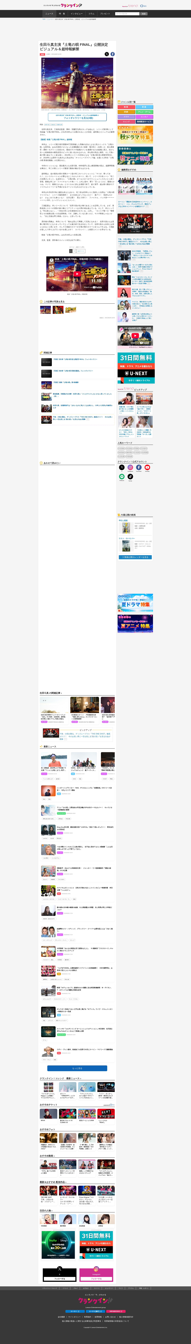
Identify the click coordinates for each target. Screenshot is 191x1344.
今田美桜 (59, 959)
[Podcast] (122, 476)
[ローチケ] (143, 6)
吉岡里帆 (145, 452)
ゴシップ (72, 940)
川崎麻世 (53, 879)
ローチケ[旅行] (94, 1311)
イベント (65, 1288)
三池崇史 (53, 124)
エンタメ (144, 117)
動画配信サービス (144, 121)
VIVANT (105, 779)
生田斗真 (47, 124)
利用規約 (87, 1317)
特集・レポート (144, 1288)
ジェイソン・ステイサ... (49, 899)
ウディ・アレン (47, 1059)
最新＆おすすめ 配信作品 (53, 1182)
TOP (43, 19)
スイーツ (96, 1288)
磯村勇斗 (67, 959)
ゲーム (44, 1040)
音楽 (80, 779)
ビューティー (109, 1288)
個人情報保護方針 (126, 1317)
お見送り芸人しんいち (56, 979)
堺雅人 (111, 779)
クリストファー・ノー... (60, 999)
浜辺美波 (129, 448)
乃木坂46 (144, 448)
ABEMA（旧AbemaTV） (49, 918)
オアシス (50, 1020)
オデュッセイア (47, 999)
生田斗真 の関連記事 (51, 693)
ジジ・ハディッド (47, 940)
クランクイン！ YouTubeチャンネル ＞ (140, 347)
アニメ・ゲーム (144, 112)
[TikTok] (130, 476)
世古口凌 (67, 979)
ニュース (49, 19)
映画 (74, 899)
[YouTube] (147, 467)
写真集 (137, 448)
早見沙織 (68, 818)
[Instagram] (130, 467)
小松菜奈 (137, 452)
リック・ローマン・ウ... (64, 899)
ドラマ (126, 117)
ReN (44, 799)
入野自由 (60, 818)
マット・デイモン (73, 999)
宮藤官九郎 (59, 124)
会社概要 (61, 1317)
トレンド (126, 121)
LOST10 (45, 838)
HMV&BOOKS (115, 1311)
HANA (74, 779)
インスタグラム (55, 858)
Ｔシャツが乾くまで (48, 779)
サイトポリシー (74, 1317)
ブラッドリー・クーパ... (61, 940)
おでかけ (86, 1288)
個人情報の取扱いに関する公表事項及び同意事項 (81, 1321)
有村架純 (121, 452)
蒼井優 (57, 779)
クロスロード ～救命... (48, 959)
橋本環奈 (129, 452)
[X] (122, 467)
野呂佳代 (59, 838)
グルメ (76, 1288)
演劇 (126, 112)
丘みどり (45, 879)
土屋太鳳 (121, 456)
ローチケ (74, 1311)
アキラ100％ (61, 879)
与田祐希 (129, 456)
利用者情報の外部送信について (116, 1321)
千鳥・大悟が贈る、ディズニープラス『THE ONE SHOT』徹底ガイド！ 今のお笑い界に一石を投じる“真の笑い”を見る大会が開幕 (85, 736)
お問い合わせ (110, 1317)
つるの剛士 (46, 858)
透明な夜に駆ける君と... (49, 818)
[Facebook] (139, 467)
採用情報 (98, 1317)
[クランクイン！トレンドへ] (130, 5)
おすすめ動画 (47, 1155)
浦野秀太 (45, 979)
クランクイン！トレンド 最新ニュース (60, 1078)
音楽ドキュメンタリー (61, 1020)
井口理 (52, 838)
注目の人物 (46, 1210)
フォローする (59, 1279)
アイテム (131, 1288)
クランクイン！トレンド (49, 1288)
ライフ (121, 1288)
